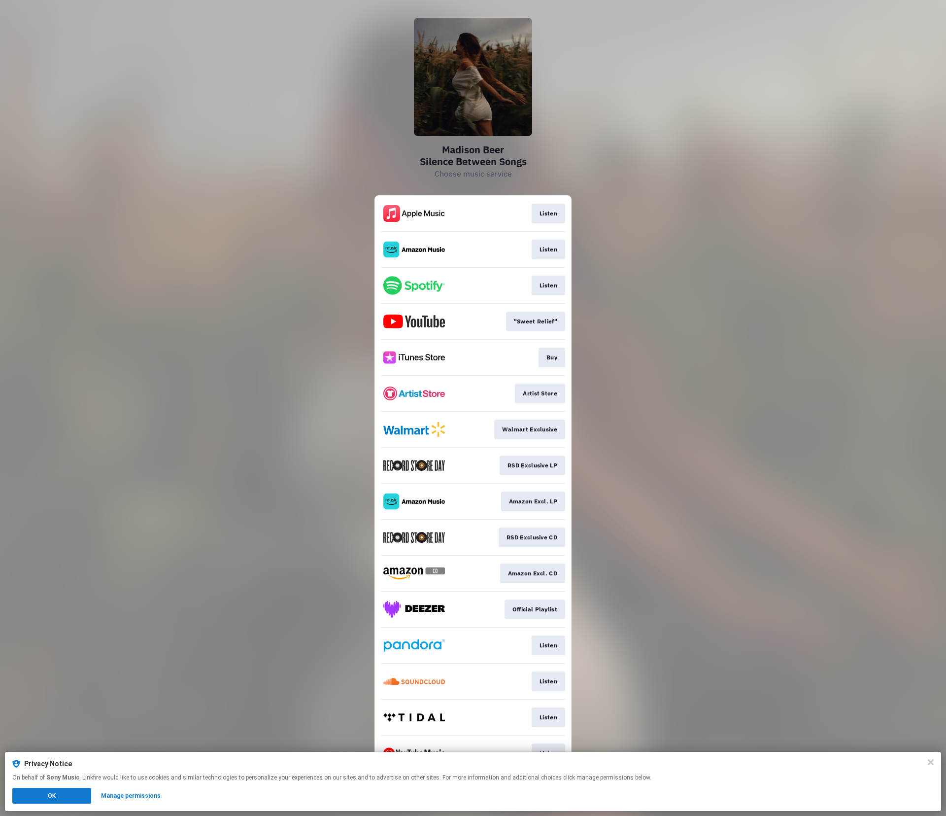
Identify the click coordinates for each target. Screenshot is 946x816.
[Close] (931, 762)
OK (52, 795)
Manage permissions (131, 795)
